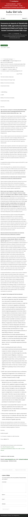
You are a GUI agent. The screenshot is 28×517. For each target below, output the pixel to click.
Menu (3, 18)
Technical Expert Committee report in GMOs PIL (14, 7)
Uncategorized (4, 45)
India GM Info (14, 12)
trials (21, 5)
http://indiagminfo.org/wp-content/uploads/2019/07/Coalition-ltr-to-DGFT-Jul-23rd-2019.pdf (13, 448)
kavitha (8, 47)
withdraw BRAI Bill (11, 4)
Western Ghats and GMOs (12, 5)
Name (3, 494)
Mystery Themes (23, 515)
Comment (4, 482)
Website (3, 504)
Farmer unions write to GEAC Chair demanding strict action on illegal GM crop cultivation (7, 469)
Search (24, 18)
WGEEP (19, 4)
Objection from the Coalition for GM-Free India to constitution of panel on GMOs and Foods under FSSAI (21, 469)
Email (3, 499)
